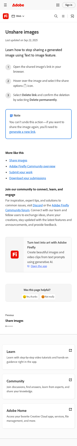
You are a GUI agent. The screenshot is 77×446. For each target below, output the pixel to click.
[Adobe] (18, 5)
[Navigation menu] (5, 5)
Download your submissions (27, 178)
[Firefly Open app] (72, 16)
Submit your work (20, 172)
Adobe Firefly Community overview (32, 166)
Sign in (68, 4)
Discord (38, 205)
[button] (58, 5)
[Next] (55, 323)
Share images (18, 160)
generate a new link (22, 132)
